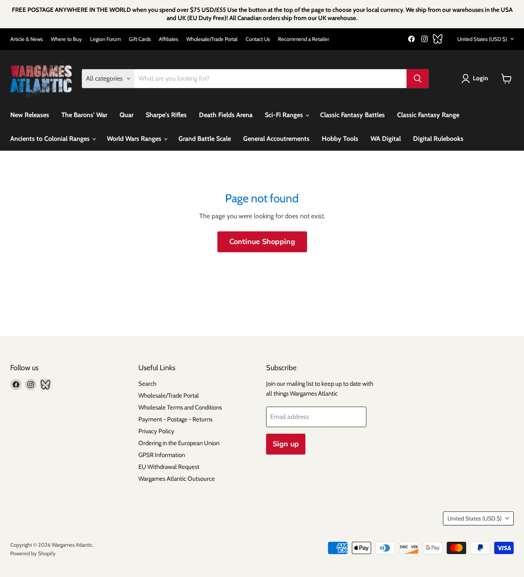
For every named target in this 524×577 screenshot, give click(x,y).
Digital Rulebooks (438, 139)
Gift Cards (140, 39)
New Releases (29, 115)
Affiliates (168, 39)
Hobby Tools (340, 139)
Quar (126, 115)
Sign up (286, 444)
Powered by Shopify (33, 553)
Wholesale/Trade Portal (211, 39)
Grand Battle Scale (204, 139)
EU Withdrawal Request (168, 467)
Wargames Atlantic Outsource (176, 478)
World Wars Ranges (135, 139)
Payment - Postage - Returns (175, 419)
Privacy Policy (156, 431)
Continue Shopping (262, 242)
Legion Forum (105, 39)
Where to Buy (66, 39)
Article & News (26, 39)
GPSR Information (161, 455)
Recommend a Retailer (303, 39)
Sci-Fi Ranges (285, 115)
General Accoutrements (276, 139)
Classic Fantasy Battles (352, 115)
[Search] (418, 78)
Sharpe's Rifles (166, 115)
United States (482, 39)
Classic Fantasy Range (428, 115)
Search (147, 383)
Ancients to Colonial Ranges (50, 139)
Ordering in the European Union (178, 443)
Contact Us (258, 39)
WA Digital (385, 139)
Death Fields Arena (226, 115)
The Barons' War (84, 115)
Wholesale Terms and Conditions (180, 407)
